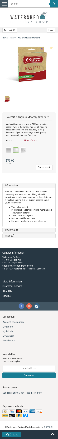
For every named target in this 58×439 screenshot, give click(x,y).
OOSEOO (48, 427)
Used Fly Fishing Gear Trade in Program (22, 392)
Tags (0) (9, 235)
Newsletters (9, 340)
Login (50, 30)
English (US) (9, 30)
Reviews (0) (12, 230)
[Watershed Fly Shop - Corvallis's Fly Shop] (29, 17)
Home (5, 38)
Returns (7, 296)
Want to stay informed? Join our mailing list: (12, 360)
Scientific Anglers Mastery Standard (25, 38)
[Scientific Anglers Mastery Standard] (29, 68)
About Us (7, 291)
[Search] (54, 3)
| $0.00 (13, 434)
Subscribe (29, 375)
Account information (13, 322)
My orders (8, 326)
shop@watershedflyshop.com (17, 265)
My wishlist (8, 336)
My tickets (8, 331)
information (11, 185)
